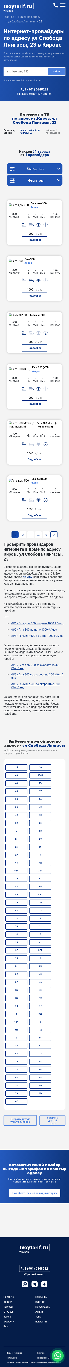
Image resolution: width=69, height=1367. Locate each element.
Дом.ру (27, 577)
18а (16, 990)
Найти (56, 71)
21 (16, 839)
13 (16, 958)
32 (16, 1085)
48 (40, 1077)
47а (40, 1069)
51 (16, 966)
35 (40, 823)
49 (16, 815)
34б (16, 1030)
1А (16, 1045)
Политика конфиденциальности (46, 1355)
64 (16, 783)
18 (40, 998)
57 (16, 982)
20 (16, 942)
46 (40, 982)
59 (16, 894)
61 (40, 942)
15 (16, 767)
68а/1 (40, 775)
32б (40, 1014)
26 (40, 902)
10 (16, 878)
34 (16, 1069)
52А (16, 1022)
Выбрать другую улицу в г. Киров (20, 1120)
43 (16, 886)
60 (16, 775)
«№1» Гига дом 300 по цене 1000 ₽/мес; (37, 623)
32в (40, 863)
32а (16, 1053)
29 (16, 855)
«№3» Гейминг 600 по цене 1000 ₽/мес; (37, 635)
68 (16, 791)
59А (40, 894)
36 (16, 902)
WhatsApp (25, 1284)
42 (40, 807)
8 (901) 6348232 (36, 89)
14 (16, 934)
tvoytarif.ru (18, 6)
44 (16, 910)
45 (40, 990)
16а (16, 998)
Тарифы (8, 1306)
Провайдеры (42, 1306)
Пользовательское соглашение (14, 1355)
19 (16, 1061)
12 (40, 1030)
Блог (6, 1326)
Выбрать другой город (52, 1120)
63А (16, 871)
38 (16, 799)
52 (16, 974)
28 (40, 839)
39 (16, 823)
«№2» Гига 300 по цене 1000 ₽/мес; (34, 629)
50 (16, 926)
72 (40, 815)
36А (40, 871)
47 (40, 1006)
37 (16, 950)
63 (40, 966)
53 (40, 831)
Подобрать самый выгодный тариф (34, 1193)
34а (16, 1077)
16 (40, 767)
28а (40, 1093)
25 (16, 847)
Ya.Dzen (44, 1284)
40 (40, 974)
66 (40, 886)
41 (40, 1045)
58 (40, 1061)
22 (40, 1053)
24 (16, 918)
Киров (9, 10)
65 (40, 1038)
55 (16, 807)
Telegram (34, 1284)
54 (40, 799)
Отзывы (8, 1311)
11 (40, 926)
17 (40, 791)
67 (40, 878)
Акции (39, 1311)
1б (40, 847)
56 (16, 863)
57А (40, 950)
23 (40, 910)
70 (16, 1093)
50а (40, 783)
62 (16, 1006)
